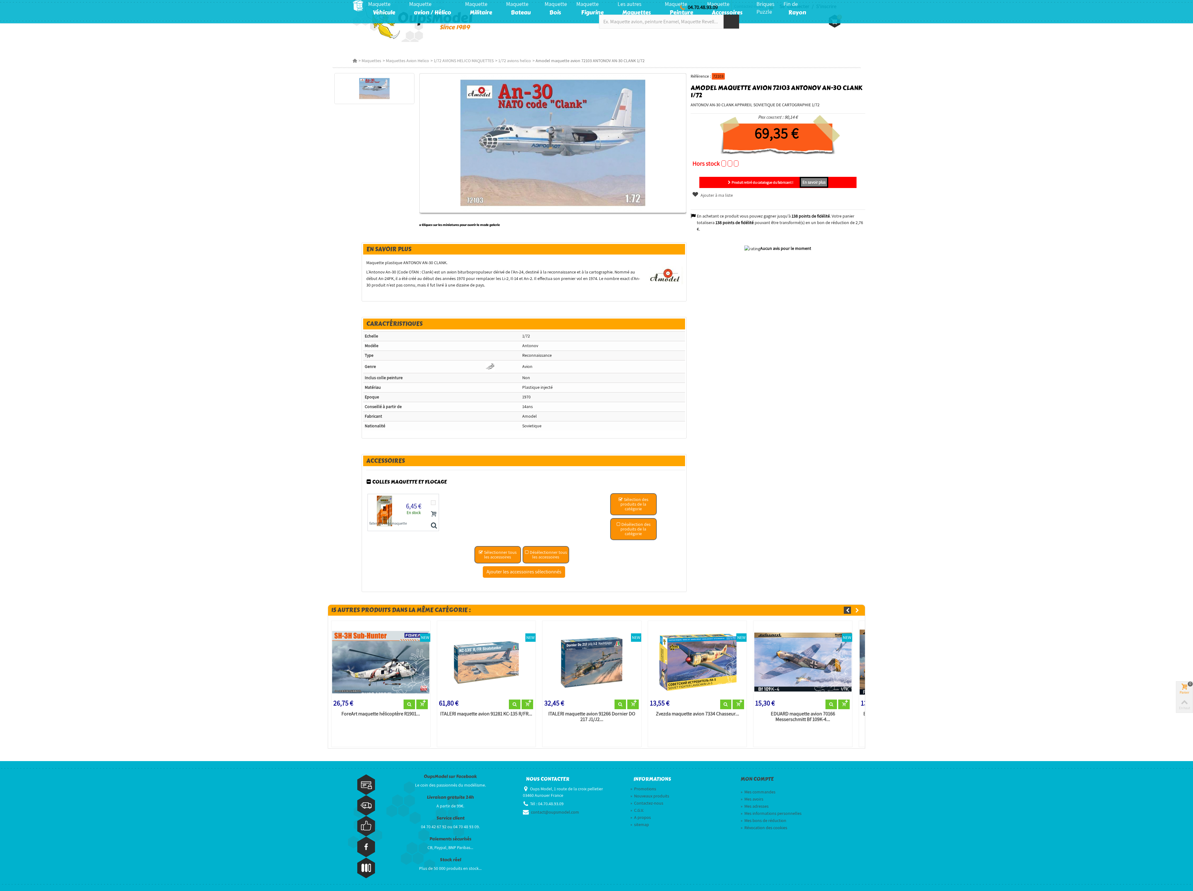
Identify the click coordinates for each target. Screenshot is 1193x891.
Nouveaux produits (649, 796)
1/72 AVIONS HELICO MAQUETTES (464, 60)
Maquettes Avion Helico (407, 60)
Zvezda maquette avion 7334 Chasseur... (697, 714)
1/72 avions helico (514, 60)
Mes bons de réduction (763, 820)
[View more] (409, 705)
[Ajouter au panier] (434, 514)
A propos (640, 817)
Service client (450, 818)
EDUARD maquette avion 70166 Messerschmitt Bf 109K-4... (803, 716)
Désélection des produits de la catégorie (635, 528)
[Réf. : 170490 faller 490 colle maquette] (434, 526)
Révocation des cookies (764, 827)
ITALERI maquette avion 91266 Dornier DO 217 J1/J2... (591, 716)
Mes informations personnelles (771, 813)
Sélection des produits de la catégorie (634, 504)
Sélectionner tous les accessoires (500, 554)
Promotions (643, 789)
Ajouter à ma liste (716, 195)
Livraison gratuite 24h (450, 797)
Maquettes (371, 60)
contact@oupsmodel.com (555, 812)
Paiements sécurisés (450, 839)
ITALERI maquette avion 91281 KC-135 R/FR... (486, 714)
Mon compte (757, 779)
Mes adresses (755, 806)
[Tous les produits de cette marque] (665, 275)
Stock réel (450, 860)
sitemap (639, 824)
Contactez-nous (646, 803)
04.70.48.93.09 (703, 7)
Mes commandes (758, 792)
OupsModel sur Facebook (450, 776)
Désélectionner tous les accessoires (548, 554)
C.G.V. (637, 810)
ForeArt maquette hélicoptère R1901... (380, 714)
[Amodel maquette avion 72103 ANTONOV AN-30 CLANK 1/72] (374, 88)
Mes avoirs (752, 799)
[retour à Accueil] (355, 60)
